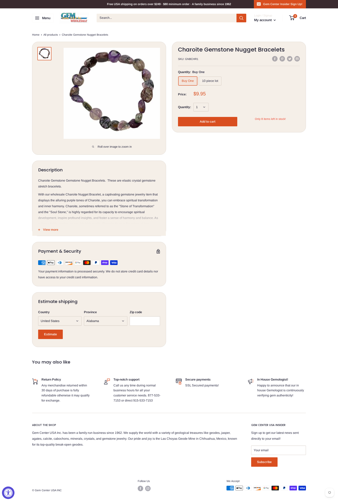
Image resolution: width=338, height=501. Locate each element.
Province (90, 312)
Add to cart (207, 121)
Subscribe (264, 462)
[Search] (241, 18)
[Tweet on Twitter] (289, 58)
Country (44, 312)
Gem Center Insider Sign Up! (282, 4)
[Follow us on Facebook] (140, 488)
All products (50, 34)
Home (36, 34)
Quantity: (184, 107)
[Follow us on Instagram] (148, 488)
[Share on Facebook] (275, 58)
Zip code (136, 312)
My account (263, 20)
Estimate (50, 334)
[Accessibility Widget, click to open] (8, 493)
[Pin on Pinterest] (282, 58)
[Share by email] (297, 58)
